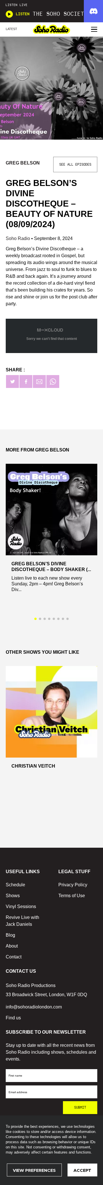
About (12, 946)
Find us (13, 1017)
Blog (10, 935)
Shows (13, 895)
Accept (82, 1170)
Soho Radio (18, 238)
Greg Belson (23, 162)
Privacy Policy (72, 884)
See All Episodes (75, 164)
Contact (13, 956)
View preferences (34, 1170)
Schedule (15, 884)
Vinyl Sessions (21, 906)
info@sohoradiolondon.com (34, 1006)
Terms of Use (71, 895)
